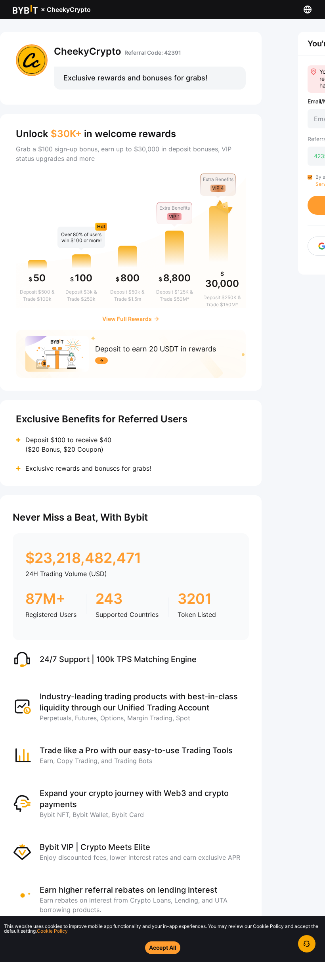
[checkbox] (310, 177)
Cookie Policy (52, 931)
